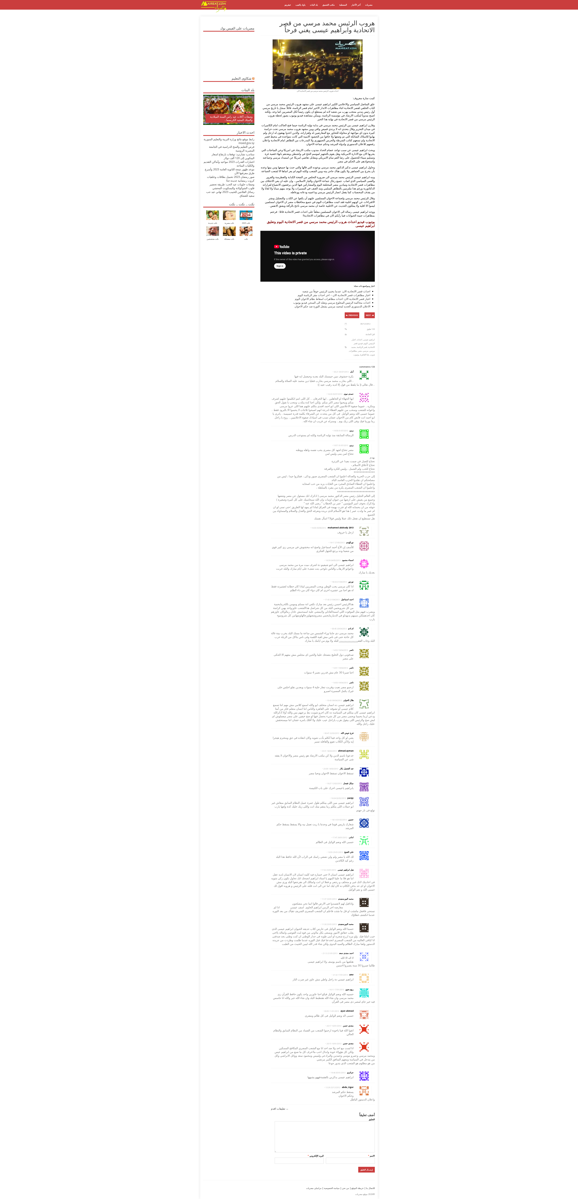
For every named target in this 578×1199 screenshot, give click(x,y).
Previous (353, 315)
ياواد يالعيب (300, 4)
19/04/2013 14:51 (340, 668)
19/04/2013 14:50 (340, 682)
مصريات (369, 4)
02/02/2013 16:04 (338, 798)
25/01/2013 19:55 (335, 852)
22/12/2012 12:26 (333, 1087)
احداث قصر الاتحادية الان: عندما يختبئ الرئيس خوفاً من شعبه (336, 291)
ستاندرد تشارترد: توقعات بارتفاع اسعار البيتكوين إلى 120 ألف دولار (233, 156)
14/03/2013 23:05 (330, 768)
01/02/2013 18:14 (339, 819)
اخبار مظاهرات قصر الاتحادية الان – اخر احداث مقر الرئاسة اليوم (334, 295)
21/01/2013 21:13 (330, 953)
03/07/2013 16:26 (335, 394)
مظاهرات (353, 351)
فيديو (360, 343)
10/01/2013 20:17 (334, 1026)
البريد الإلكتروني (316, 1155)
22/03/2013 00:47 (332, 733)
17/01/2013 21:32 (340, 975)
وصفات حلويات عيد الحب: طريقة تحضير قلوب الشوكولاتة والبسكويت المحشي (232, 186)
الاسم (371, 1155)
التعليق (372, 1119)
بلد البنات (314, 4)
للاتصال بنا (370, 1188)
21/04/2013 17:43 (332, 599)
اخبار (354, 339)
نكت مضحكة (229, 239)
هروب (372, 354)
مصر (360, 351)
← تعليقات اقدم (280, 1108)
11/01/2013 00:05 (331, 1011)
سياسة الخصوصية (331, 1188)
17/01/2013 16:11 (336, 989)
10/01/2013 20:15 (334, 1043)
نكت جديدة (212, 223)
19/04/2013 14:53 (340, 650)
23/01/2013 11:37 (329, 899)
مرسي (365, 351)
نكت (246, 239)
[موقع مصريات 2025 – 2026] (213, 12)
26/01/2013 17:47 (340, 837)
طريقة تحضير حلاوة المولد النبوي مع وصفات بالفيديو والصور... (232, 118)
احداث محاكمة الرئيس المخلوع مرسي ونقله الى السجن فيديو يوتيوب (331, 302)
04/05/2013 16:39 (333, 560)
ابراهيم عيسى (369, 339)
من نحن (345, 1188)
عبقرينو (288, 4)
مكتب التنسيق (328, 4)
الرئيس (372, 343)
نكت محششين (213, 239)
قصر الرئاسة (362, 347)
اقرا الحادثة (370, 334)
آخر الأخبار (356, 4)
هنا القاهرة (364, 354)
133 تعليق (371, 329)
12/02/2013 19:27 (334, 783)
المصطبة (343, 4)
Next (368, 315)
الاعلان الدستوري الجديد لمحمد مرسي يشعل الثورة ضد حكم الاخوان (332, 306)
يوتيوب (356, 354)
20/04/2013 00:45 (339, 628)
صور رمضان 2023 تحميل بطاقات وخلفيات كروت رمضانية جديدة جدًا (230, 178)
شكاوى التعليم (241, 78)
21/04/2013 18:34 (339, 582)
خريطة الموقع (357, 1188)
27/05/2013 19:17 (337, 542)
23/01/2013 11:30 (329, 924)
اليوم (366, 343)
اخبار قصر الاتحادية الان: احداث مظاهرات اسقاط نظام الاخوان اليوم (332, 299)
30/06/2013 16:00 (318, 528)
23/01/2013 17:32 (328, 870)
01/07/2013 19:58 (340, 430)
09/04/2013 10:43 (334, 700)
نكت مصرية (229, 223)
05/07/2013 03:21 (341, 372)
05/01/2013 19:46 (338, 1072)
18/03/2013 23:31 (329, 751)
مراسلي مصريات (314, 1188)
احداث (359, 339)
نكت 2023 (246, 223)
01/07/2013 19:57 (340, 445)
